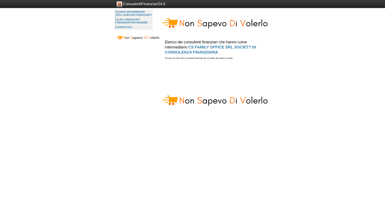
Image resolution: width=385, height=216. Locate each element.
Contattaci (124, 27)
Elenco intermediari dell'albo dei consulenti (133, 13)
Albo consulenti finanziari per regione (132, 21)
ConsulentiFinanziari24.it (144, 4)
